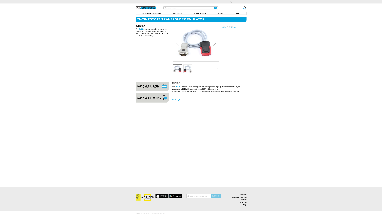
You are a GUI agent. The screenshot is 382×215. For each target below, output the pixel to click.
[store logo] (146, 7)
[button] (215, 43)
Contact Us (243, 202)
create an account (241, 2)
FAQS (245, 205)
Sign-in (232, 2)
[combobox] (190, 7)
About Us (243, 195)
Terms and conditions (239, 197)
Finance (244, 200)
